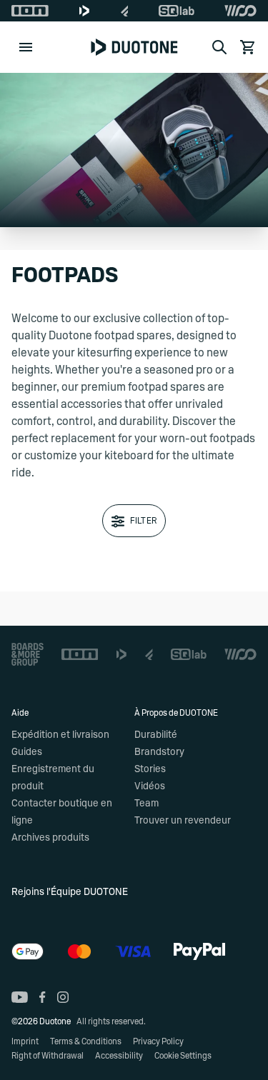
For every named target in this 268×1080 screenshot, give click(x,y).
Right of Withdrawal (47, 1055)
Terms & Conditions (85, 1041)
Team (146, 804)
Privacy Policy (158, 1041)
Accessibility (119, 1055)
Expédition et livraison (60, 735)
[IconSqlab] (176, 10)
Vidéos (149, 786)
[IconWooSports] (240, 10)
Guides (26, 752)
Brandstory (159, 752)
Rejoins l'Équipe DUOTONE (69, 892)
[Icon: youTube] (19, 997)
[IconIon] (30, 10)
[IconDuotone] (84, 10)
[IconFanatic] (125, 10)
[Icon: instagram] (63, 997)
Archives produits (50, 838)
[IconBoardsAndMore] (27, 654)
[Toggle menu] (25, 47)
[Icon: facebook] (42, 997)
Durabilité (155, 735)
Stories (150, 769)
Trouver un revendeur (182, 821)
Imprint (25, 1041)
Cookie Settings (183, 1055)
